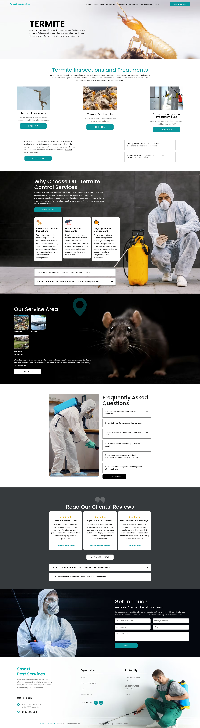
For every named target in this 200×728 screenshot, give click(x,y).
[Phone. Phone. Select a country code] (156, 627)
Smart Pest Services (58, 75)
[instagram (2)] (101, 703)
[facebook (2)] (96, 703)
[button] (156, 4)
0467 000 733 (29, 712)
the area (78, 360)
